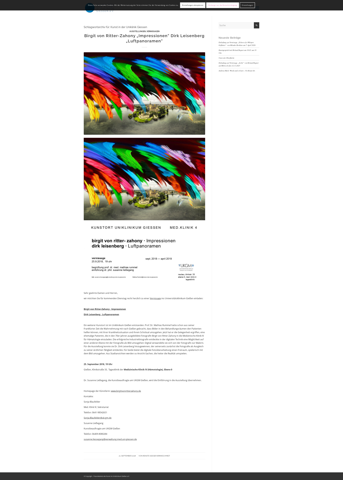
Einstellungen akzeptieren (192, 5)
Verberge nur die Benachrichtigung (222, 5)
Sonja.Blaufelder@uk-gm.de (97, 417)
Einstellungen (247, 5)
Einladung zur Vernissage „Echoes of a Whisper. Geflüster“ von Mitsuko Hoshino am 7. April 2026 (237, 43)
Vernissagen (153, 31)
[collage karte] (144, 93)
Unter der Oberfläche (226, 58)
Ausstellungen (137, 31)
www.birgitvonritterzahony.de (126, 391)
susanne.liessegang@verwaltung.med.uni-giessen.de (110, 439)
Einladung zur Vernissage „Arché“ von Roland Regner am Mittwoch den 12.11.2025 (239, 64)
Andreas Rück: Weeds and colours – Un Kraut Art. (237, 70)
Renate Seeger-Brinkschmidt (156, 456)
